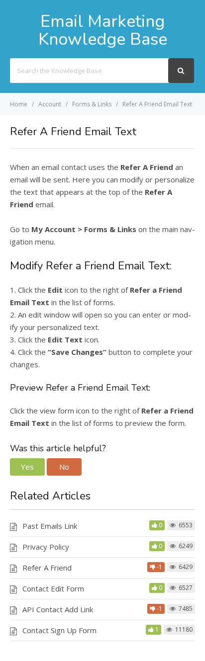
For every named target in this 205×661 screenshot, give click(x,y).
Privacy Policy (45, 547)
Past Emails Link (49, 526)
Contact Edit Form (53, 588)
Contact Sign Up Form (59, 630)
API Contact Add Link (57, 609)
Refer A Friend (47, 568)
